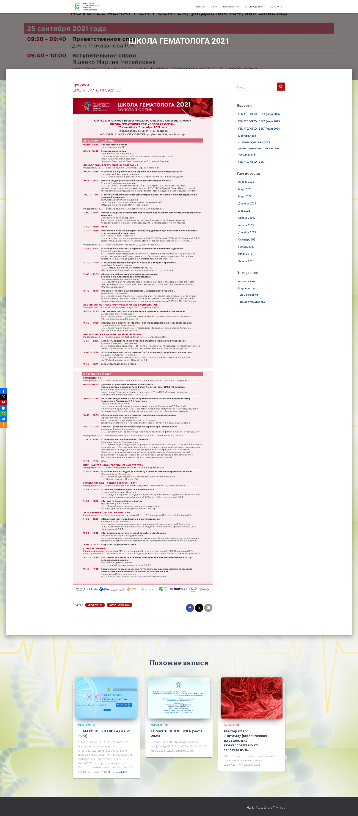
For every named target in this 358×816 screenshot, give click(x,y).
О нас (214, 6)
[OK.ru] (3, 425)
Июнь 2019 (245, 253)
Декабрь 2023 (247, 203)
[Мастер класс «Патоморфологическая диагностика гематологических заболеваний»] (251, 697)
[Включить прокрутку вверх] (350, 808)
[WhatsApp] (3, 413)
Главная (200, 6)
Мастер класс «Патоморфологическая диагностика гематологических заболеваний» (245, 740)
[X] (3, 397)
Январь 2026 (246, 181)
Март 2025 (244, 189)
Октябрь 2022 (246, 217)
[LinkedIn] (3, 408)
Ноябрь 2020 (246, 246)
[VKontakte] (3, 419)
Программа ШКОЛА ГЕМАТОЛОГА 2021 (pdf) (98, 87)
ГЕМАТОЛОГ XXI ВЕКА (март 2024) (259, 128)
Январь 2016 (246, 261)
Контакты (276, 6)
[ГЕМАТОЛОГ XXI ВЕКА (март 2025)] (106, 697)
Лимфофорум (249, 294)
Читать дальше (117, 771)
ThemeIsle (279, 807)
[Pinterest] (3, 402)
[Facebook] (3, 391)
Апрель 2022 (246, 225)
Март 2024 (244, 196)
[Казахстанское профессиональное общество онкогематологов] (86, 6)
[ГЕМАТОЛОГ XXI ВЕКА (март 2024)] (179, 697)
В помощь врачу (255, 6)
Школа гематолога (119, 605)
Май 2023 (244, 210)
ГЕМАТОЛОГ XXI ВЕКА (251, 161)
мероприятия (246, 281)
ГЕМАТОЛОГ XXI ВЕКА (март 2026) (259, 114)
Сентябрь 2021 (247, 239)
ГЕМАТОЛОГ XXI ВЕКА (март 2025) (259, 121)
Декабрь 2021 (247, 232)
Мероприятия (231, 6)
